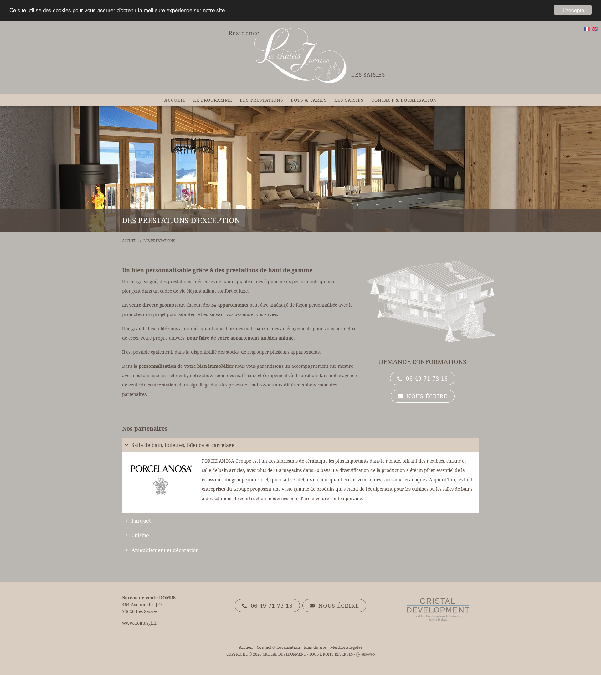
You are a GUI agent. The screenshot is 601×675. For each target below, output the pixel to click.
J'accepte (573, 10)
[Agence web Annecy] (365, 654)
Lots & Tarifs (309, 100)
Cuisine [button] (140, 535)
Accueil (175, 100)
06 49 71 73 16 (426, 378)
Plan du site (315, 647)
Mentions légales (346, 647)
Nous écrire (426, 396)
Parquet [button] (141, 520)
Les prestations (261, 100)
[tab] (300, 445)
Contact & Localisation (404, 100)
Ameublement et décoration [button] (165, 550)
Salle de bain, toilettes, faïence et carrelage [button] (182, 445)
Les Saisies (349, 100)
